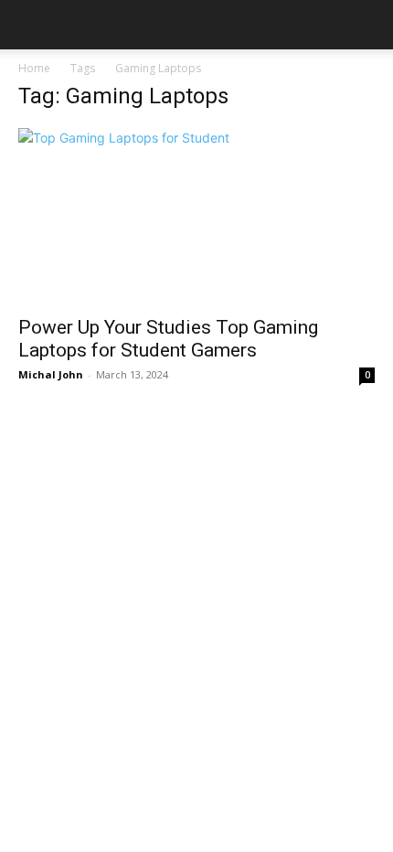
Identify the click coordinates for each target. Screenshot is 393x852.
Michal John (50, 374)
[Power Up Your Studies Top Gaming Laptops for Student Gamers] (196, 216)
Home (34, 68)
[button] (31, 24)
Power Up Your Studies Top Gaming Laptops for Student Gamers (168, 338)
